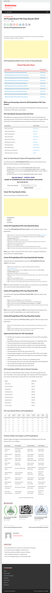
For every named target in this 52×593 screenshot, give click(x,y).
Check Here (43, 72)
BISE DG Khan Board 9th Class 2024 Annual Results (16, 94)
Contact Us (6, 584)
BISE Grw (35, 139)
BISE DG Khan (36, 150)
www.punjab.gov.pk (12, 268)
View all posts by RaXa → (18, 535)
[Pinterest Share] (14, 24)
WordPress (41, 591)
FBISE (34, 153)
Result (12, 16)
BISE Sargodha (36, 147)
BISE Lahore (36, 128)
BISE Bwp (35, 142)
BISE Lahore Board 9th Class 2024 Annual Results (16, 72)
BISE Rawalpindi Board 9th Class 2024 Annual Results (17, 75)
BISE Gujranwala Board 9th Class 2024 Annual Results (17, 77)
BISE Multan (36, 136)
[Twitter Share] (11, 24)
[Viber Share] (26, 24)
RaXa (13, 21)
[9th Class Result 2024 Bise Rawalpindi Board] (26, 510)
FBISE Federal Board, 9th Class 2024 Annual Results (16, 96)
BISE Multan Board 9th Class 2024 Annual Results (16, 91)
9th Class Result (7, 16)
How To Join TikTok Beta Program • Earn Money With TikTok (17, 556)
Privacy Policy (7, 573)
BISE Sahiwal (36, 144)
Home (5, 571)
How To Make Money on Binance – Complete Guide (15, 554)
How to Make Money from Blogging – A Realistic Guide (16, 550)
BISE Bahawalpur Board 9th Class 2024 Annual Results (17, 88)
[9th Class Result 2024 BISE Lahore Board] (11, 510)
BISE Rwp (35, 131)
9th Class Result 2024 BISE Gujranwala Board (40, 518)
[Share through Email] (29, 24)
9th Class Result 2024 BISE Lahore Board (10, 518)
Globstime (10, 5)
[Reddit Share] (17, 24)
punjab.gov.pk (43, 235)
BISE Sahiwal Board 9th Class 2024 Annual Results (16, 83)
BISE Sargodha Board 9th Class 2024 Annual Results (16, 85)
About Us (6, 582)
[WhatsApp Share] (8, 24)
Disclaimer (6, 578)
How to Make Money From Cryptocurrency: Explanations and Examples (20, 547)
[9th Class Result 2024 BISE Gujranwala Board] (41, 510)
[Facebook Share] (5, 24)
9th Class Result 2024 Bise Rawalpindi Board (25, 516)
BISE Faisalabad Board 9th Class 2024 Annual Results (16, 80)
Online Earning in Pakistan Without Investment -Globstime (17, 552)
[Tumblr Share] (23, 24)
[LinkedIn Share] (20, 24)
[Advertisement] (26, 49)
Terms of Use (6, 580)
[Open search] (47, 12)
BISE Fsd (35, 134)
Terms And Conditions (9, 575)
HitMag (46, 591)
